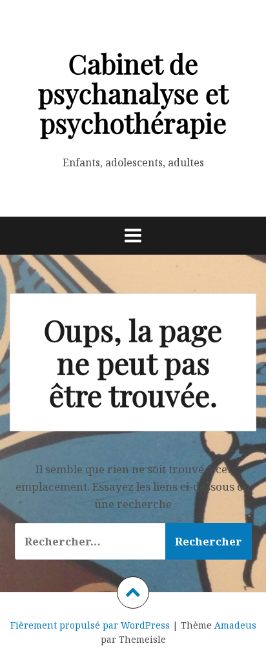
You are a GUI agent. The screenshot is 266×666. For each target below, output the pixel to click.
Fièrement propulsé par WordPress (90, 625)
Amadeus (235, 625)
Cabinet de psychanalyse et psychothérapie (133, 93)
